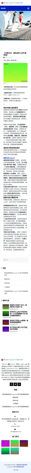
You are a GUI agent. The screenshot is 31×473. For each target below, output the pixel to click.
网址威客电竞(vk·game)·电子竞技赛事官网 (15, 394)
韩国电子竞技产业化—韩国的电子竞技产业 (18, 306)
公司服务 (7, 287)
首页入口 (11, 27)
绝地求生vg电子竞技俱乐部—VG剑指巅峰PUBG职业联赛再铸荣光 (19, 314)
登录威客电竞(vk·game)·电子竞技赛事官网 (15, 406)
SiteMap (15, 470)
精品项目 (7, 279)
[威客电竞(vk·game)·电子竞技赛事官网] (15, 3)
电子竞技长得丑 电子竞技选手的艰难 (18, 328)
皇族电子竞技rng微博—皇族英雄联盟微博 (19, 321)
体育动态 (7, 283)
